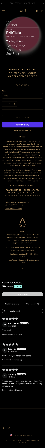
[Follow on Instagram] (9, 428)
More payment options (22, 130)
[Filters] (4, 311)
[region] (22, 241)
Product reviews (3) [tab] (12, 304)
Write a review (22, 294)
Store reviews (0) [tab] (32, 304)
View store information (13, 208)
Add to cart (22, 117)
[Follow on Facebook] (3, 428)
